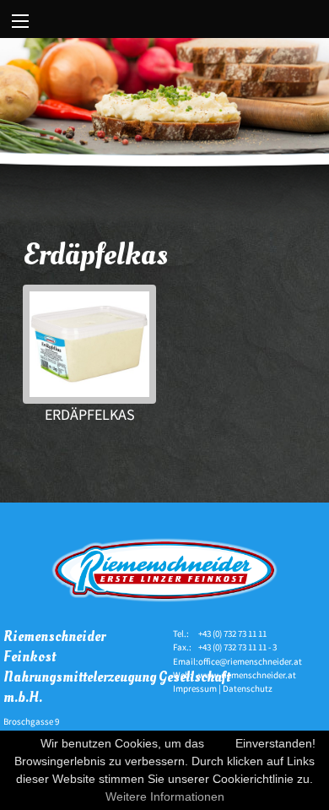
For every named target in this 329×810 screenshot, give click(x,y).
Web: (182, 675)
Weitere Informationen (164, 796)
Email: (185, 661)
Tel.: (181, 633)
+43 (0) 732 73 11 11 (232, 633)
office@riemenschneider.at (250, 661)
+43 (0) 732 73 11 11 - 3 (237, 647)
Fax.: (182, 647)
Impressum (195, 688)
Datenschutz (247, 688)
